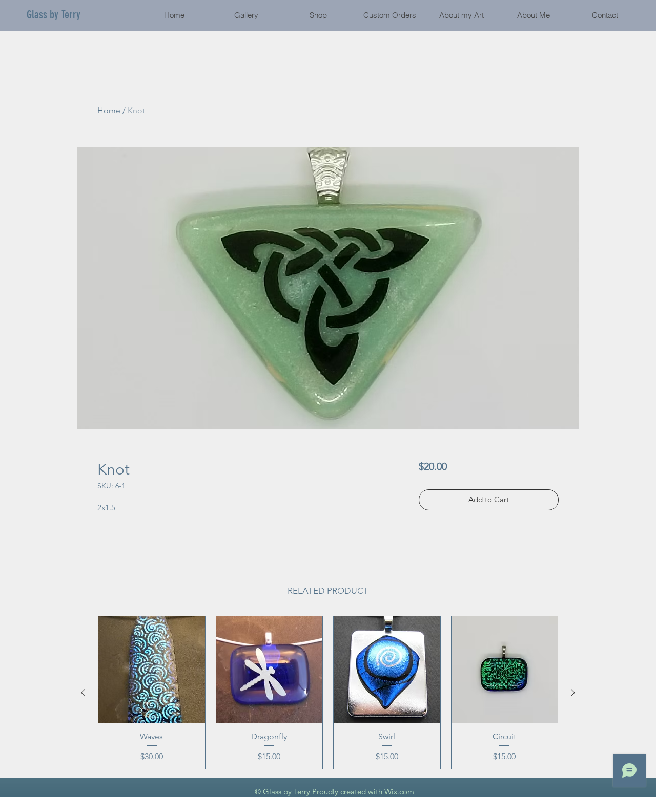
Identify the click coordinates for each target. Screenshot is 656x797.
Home (108, 110)
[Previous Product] (83, 692)
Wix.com (399, 791)
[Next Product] (573, 692)
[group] (328, 692)
